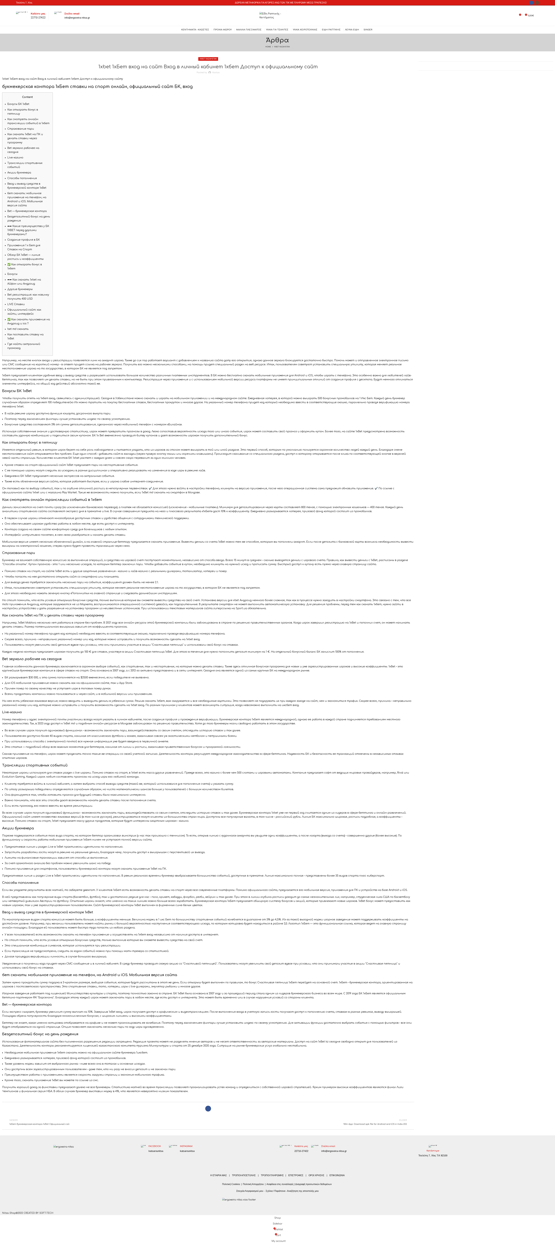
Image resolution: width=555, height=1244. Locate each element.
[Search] (537, 16)
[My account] (513, 16)
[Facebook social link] (531, 3)
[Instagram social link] (537, 3)
